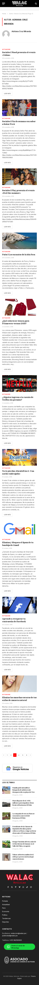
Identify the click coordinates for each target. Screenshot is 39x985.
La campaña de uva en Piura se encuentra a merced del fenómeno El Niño (23, 816)
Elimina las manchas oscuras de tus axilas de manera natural (19, 698)
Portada (5, 901)
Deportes (5, 922)
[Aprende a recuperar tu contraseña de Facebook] (19, 605)
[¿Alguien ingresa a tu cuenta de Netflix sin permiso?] (19, 383)
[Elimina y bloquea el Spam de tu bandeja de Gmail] (19, 528)
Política (4, 915)
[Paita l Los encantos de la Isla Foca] (19, 241)
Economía (5, 911)
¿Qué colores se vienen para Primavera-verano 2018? (15, 322)
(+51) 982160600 (16, 940)
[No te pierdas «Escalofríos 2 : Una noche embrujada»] (19, 457)
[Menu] (3, 3)
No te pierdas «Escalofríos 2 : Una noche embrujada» (18, 472)
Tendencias (6, 918)
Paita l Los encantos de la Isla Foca (18, 254)
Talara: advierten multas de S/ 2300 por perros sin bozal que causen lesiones (23, 857)
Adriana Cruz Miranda (21, 31)
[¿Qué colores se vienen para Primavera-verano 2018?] (19, 307)
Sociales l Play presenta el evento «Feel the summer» (18, 191)
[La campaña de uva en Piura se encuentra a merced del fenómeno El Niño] (6, 816)
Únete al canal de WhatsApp (18, 947)
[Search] (36, 3)
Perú (4, 908)
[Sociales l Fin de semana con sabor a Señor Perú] (19, 107)
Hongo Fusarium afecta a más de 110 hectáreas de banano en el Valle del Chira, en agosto (24, 844)
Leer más (7, 93)
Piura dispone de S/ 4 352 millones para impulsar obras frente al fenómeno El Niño (23, 803)
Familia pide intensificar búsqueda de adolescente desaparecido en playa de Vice (23, 790)
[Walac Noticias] (19, 3)
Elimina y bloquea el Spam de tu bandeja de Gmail (17, 543)
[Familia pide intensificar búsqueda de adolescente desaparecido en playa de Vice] (6, 790)
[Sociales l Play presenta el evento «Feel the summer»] (19, 176)
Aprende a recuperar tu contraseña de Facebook (14, 620)
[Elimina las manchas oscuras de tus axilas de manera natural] (19, 683)
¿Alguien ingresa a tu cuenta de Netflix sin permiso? (17, 398)
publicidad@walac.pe (10, 936)
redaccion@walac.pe (18, 933)
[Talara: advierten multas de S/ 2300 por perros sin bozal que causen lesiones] (6, 857)
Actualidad (6, 904)
